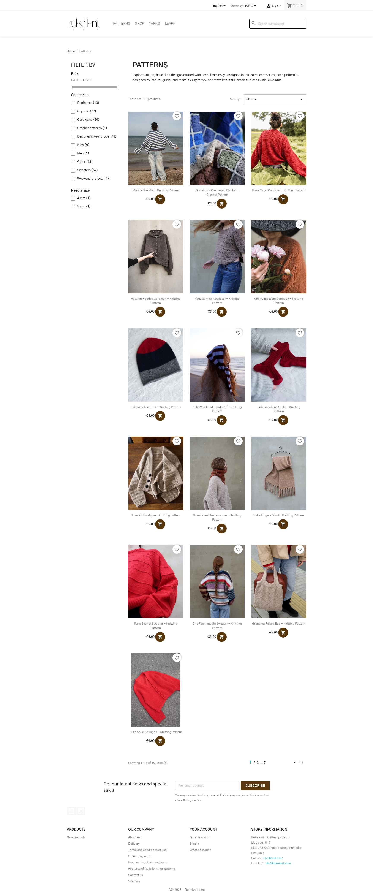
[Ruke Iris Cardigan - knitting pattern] (155, 473)
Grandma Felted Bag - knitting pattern (278, 623)
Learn (170, 23)
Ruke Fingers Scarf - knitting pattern (278, 515)
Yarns (154, 23)
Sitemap (134, 881)
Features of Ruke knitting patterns (151, 868)
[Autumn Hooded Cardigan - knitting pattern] (155, 256)
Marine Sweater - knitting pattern (156, 190)
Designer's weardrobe (97, 136)
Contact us (135, 875)
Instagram (81, 811)
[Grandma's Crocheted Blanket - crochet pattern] (217, 148)
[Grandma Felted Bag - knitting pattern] (278, 581)
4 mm (84, 198)
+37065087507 (272, 858)
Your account (203, 829)
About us (134, 837)
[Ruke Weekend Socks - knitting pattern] (278, 365)
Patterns (121, 23)
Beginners (88, 102)
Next (299, 762)
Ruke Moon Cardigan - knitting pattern (278, 190)
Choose (275, 99)
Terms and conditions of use (147, 850)
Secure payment (139, 856)
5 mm (84, 206)
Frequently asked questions (147, 862)
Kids (83, 145)
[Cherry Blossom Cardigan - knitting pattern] (278, 256)
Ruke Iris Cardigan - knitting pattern (156, 515)
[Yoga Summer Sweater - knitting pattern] (217, 256)
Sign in (194, 843)
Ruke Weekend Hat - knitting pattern (155, 407)
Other (85, 161)
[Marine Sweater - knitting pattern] (155, 148)
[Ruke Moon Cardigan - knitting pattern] (278, 148)
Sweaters (87, 170)
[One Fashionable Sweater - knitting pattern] (217, 581)
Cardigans (88, 119)
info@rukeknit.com (278, 863)
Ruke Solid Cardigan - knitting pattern (156, 732)
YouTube (71, 811)
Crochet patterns (92, 128)
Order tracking (199, 837)
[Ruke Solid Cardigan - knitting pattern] (155, 690)
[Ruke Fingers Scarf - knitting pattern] (278, 473)
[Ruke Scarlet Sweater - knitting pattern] (155, 581)
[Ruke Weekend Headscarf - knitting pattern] (217, 365)
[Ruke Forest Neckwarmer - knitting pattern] (217, 473)
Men (83, 153)
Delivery (134, 843)
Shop (139, 23)
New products (76, 837)
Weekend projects (94, 178)
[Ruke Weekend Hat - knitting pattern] (155, 365)
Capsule (86, 111)
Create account (200, 850)
